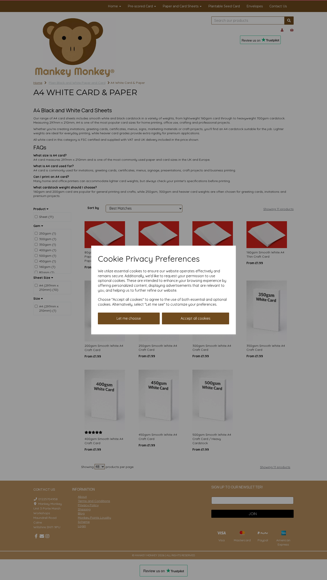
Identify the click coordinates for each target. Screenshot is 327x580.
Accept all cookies (195, 318)
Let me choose (129, 318)
